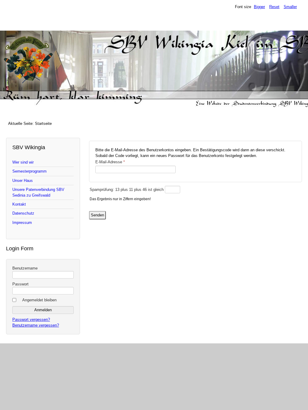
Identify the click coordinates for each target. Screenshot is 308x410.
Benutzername (25, 268)
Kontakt (19, 204)
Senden (97, 215)
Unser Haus (22, 180)
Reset (274, 7)
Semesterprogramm (29, 171)
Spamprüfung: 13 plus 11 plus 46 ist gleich (127, 189)
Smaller (290, 7)
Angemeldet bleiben (39, 300)
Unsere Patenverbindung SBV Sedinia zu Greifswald (38, 192)
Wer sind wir (23, 162)
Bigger (259, 7)
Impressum (22, 222)
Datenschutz (23, 213)
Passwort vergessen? (31, 319)
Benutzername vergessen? (35, 325)
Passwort (20, 284)
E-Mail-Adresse (110, 162)
